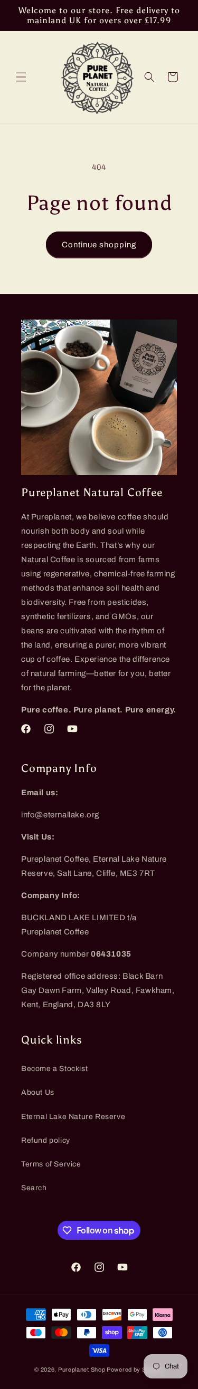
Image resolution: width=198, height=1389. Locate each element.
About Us (37, 1092)
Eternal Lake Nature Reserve (73, 1117)
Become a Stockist (54, 1069)
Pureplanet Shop (82, 1369)
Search (34, 1188)
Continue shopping (99, 244)
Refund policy (45, 1140)
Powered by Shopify (135, 1369)
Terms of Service (51, 1164)
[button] (21, 77)
